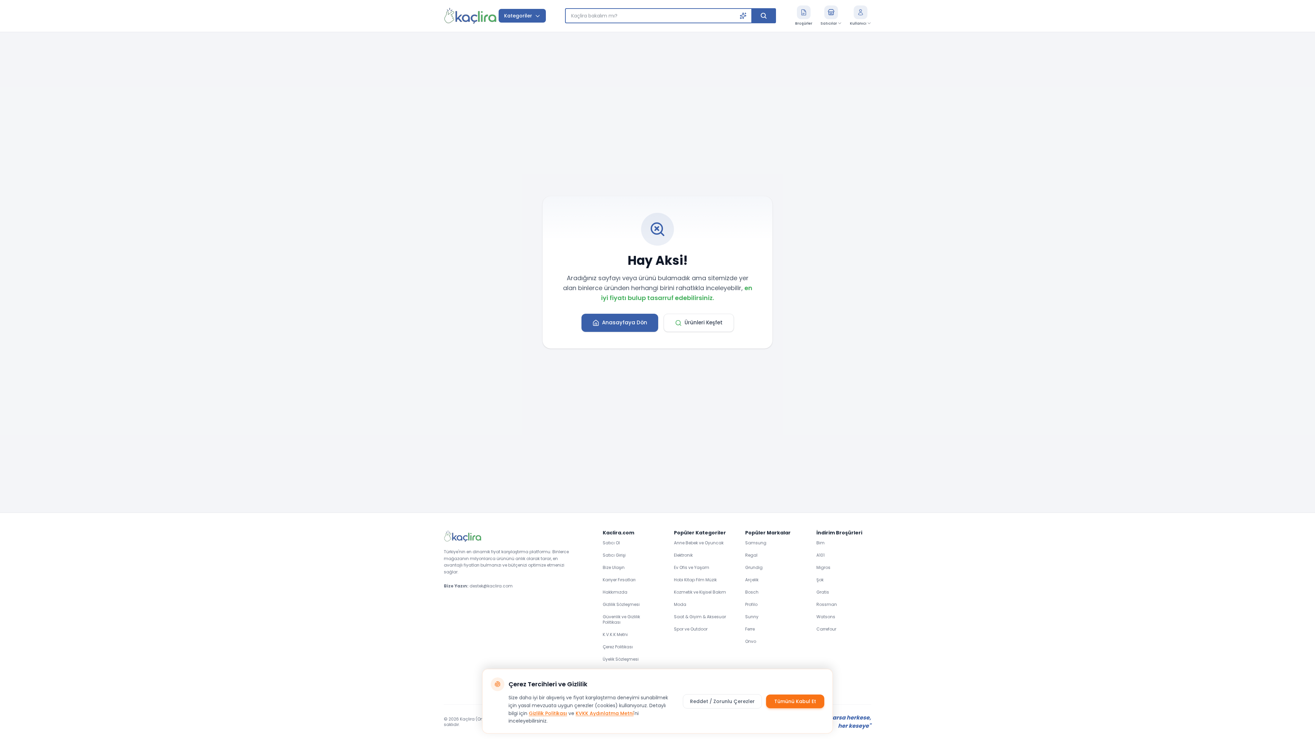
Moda (680, 604)
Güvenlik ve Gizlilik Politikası (621, 619)
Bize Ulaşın (614, 567)
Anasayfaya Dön (624, 322)
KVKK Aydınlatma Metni (605, 713)
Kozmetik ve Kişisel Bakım (700, 592)
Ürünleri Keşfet (704, 322)
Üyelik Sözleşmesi (621, 659)
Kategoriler (518, 15)
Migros (823, 567)
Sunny (752, 617)
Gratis (822, 592)
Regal (751, 555)
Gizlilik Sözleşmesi (621, 604)
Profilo (751, 604)
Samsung (755, 543)
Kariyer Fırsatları (619, 580)
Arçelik (752, 580)
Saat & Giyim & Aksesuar (700, 617)
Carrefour (826, 629)
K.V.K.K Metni (615, 634)
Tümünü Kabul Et (795, 701)
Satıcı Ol (611, 543)
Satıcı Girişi (614, 555)
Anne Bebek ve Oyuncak (699, 543)
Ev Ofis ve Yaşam (691, 567)
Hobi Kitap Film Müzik (695, 580)
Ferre (750, 629)
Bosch (752, 592)
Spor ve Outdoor (690, 629)
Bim (820, 543)
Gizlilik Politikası (548, 713)
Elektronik (683, 555)
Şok (820, 580)
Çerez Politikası (618, 647)
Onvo (750, 641)
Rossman (826, 604)
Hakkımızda (615, 592)
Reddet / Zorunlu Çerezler (722, 701)
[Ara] (763, 15)
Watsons (825, 617)
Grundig (754, 567)
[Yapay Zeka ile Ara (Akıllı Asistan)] (743, 15)
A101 (820, 555)
